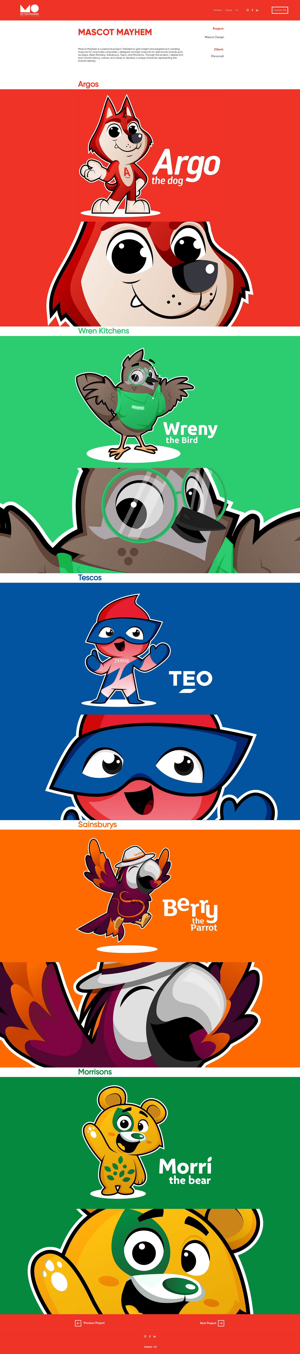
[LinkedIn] (257, 10)
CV (155, 1346)
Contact (148, 1346)
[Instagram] (247, 10)
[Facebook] (252, 10)
